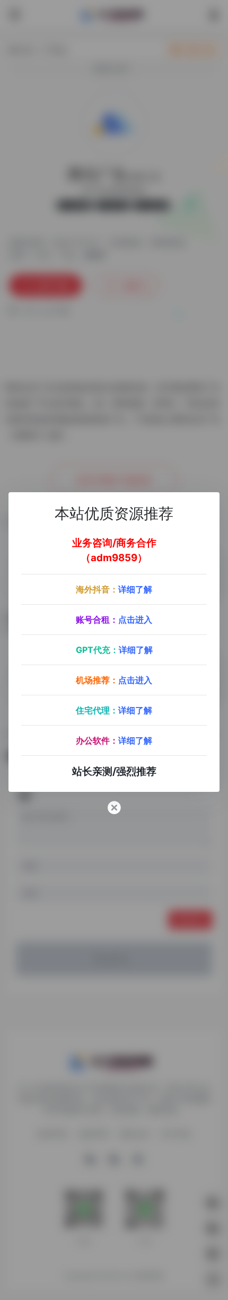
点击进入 (135, 619)
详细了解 (135, 589)
